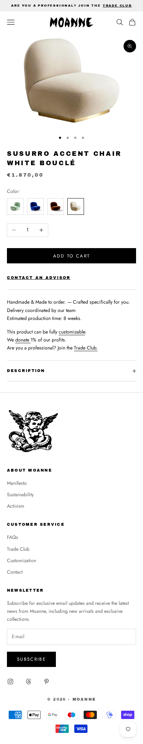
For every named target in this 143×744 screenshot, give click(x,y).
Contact (15, 571)
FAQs (12, 537)
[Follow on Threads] (28, 681)
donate (23, 339)
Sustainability (20, 494)
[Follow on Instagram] (10, 681)
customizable (72, 331)
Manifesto (17, 483)
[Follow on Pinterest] (46, 681)
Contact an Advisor (38, 278)
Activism (15, 505)
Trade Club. (86, 347)
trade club (117, 5)
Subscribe (31, 659)
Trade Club (18, 549)
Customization (21, 560)
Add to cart (71, 256)
